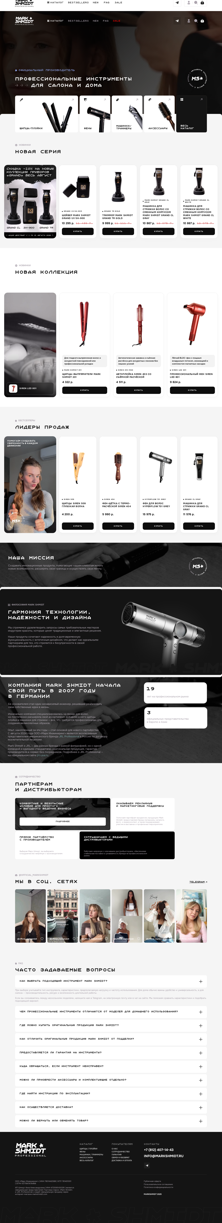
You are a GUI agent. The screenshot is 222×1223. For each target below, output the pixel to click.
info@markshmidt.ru (163, 1156)
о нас (115, 1149)
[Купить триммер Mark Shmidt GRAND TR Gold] (118, 186)
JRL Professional (69, 736)
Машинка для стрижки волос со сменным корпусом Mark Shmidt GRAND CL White (198, 212)
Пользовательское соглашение (158, 1184)
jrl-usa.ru (42, 755)
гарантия (116, 1155)
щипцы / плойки (88, 1149)
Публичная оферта (152, 1181)
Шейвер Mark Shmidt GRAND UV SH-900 (76, 217)
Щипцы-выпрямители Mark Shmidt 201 (81, 376)
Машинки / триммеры (91, 1155)
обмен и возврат (120, 1157)
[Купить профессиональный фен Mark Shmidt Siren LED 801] (192, 322)
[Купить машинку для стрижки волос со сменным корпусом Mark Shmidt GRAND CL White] (199, 181)
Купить (77, 231)
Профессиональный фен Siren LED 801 (191, 376)
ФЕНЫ (82, 1152)
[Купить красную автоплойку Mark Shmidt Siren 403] (138, 322)
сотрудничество (121, 1152)
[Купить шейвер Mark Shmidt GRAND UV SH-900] (77, 186)
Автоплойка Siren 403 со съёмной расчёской (133, 376)
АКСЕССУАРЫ (86, 1157)
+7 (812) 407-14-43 (159, 1150)
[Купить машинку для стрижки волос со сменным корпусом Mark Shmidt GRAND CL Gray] (158, 181)
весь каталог (87, 1160)
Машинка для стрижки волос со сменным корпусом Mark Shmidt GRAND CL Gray (158, 212)
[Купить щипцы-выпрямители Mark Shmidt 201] (84, 322)
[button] (55, 21)
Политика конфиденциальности (158, 1187)
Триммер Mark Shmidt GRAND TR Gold (117, 217)
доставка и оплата (122, 1160)
